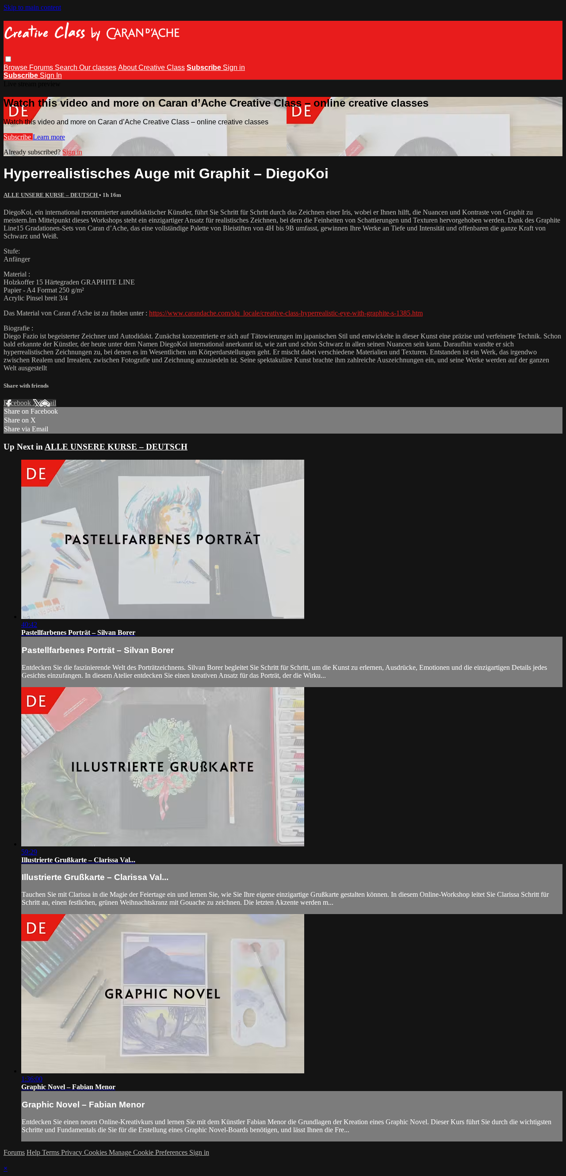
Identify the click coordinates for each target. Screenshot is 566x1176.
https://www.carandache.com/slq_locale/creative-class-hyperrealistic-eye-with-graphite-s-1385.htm (286, 313)
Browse (16, 67)
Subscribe (18, 137)
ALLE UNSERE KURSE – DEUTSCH (51, 195)
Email (48, 403)
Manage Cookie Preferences (149, 1152)
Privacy (72, 1152)
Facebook (18, 403)
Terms (51, 1152)
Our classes (97, 67)
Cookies (96, 1152)
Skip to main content (32, 7)
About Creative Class (151, 67)
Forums (42, 67)
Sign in (234, 67)
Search (67, 67)
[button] (8, 59)
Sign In (51, 75)
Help (34, 1152)
